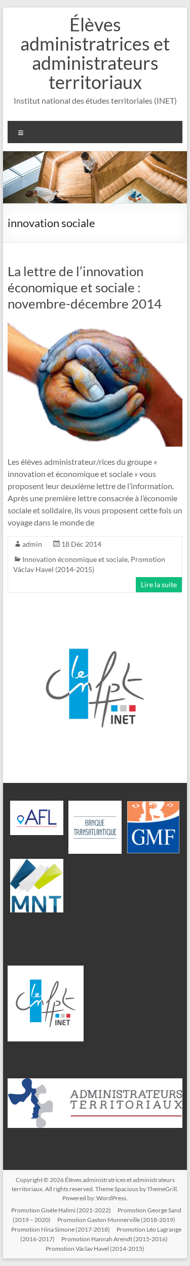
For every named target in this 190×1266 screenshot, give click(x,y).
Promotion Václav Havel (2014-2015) (95, 1248)
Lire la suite (159, 584)
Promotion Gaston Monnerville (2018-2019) (116, 1220)
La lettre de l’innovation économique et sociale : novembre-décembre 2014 (85, 287)
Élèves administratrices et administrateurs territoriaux (95, 53)
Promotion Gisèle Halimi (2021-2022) (61, 1210)
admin (32, 544)
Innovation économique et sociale (75, 559)
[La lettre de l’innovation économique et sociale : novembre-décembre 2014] (95, 325)
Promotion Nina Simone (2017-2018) (60, 1229)
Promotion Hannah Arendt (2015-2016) (114, 1239)
